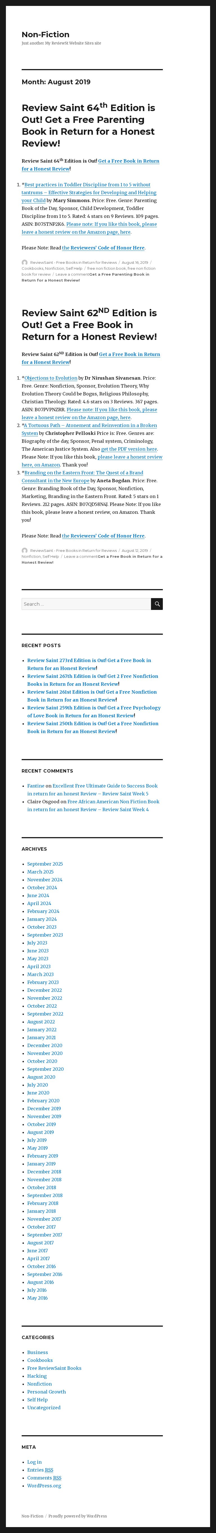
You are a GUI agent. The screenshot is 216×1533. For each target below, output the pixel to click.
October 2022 (42, 1006)
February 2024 (43, 911)
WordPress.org (44, 1485)
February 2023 (43, 982)
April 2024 (39, 903)
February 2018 (42, 1203)
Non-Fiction (45, 34)
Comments (44, 1478)
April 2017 (38, 1258)
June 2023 (38, 951)
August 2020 (41, 1077)
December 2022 (44, 990)
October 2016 (41, 1266)
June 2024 (38, 895)
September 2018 (45, 1195)
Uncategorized (43, 1407)
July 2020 (37, 1085)
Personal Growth (46, 1392)
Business (37, 1352)
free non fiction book (106, 268)
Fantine (35, 786)
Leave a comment (72, 274)
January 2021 (41, 1037)
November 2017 (44, 1219)
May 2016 (37, 1298)
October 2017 (41, 1227)
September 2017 (44, 1235)
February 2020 (43, 1100)
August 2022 (41, 1022)
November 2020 (45, 1053)
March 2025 (40, 872)
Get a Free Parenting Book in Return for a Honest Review (88, 131)
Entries (40, 1470)
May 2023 (37, 958)
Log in (34, 1462)
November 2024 (44, 879)
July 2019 (37, 1140)
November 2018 (44, 1179)
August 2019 (40, 1132)
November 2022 (44, 998)
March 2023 (40, 974)
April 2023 (39, 966)
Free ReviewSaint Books (54, 1368)
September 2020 (45, 1069)
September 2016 (44, 1274)
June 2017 (37, 1250)
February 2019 (42, 1156)
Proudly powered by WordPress (77, 1516)
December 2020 (44, 1045)
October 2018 (41, 1187)
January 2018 (41, 1211)
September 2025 (45, 864)
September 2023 (45, 935)
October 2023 (42, 927)
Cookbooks (32, 268)
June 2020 (38, 1093)
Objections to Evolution (50, 378)
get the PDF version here (129, 449)
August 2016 (40, 1282)
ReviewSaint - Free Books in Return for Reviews (73, 262)
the (103, 248)
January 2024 (42, 919)
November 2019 (44, 1116)
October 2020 (42, 1061)
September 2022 (45, 1014)
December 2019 (44, 1108)
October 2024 (42, 887)
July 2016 (37, 1290)
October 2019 (41, 1124)
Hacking (37, 1376)
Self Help (74, 268)
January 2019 (41, 1164)
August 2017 (40, 1243)
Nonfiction (54, 268)
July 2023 (37, 943)
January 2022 (42, 1029)
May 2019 (37, 1148)
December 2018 (44, 1171)
